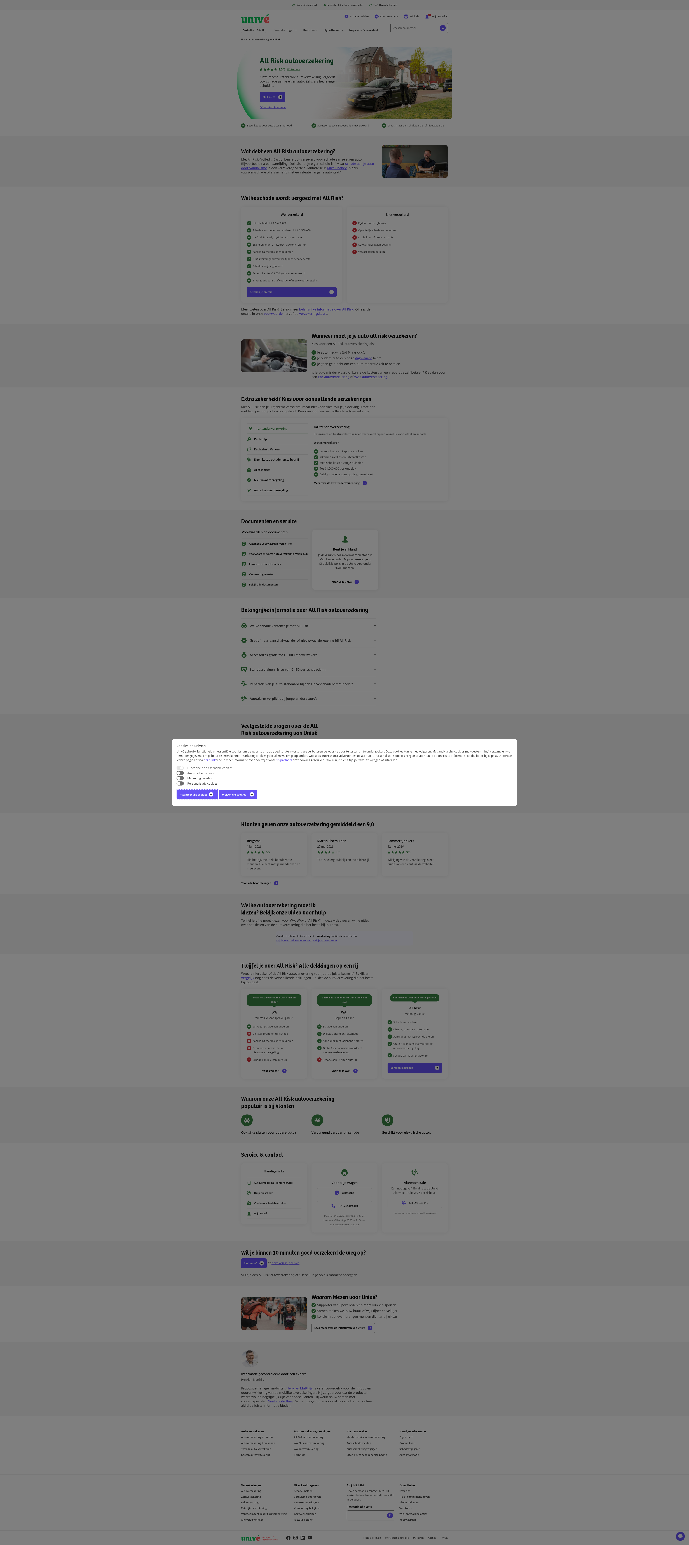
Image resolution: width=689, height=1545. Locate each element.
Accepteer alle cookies (193, 794)
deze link (210, 760)
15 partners (284, 760)
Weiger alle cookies (234, 794)
